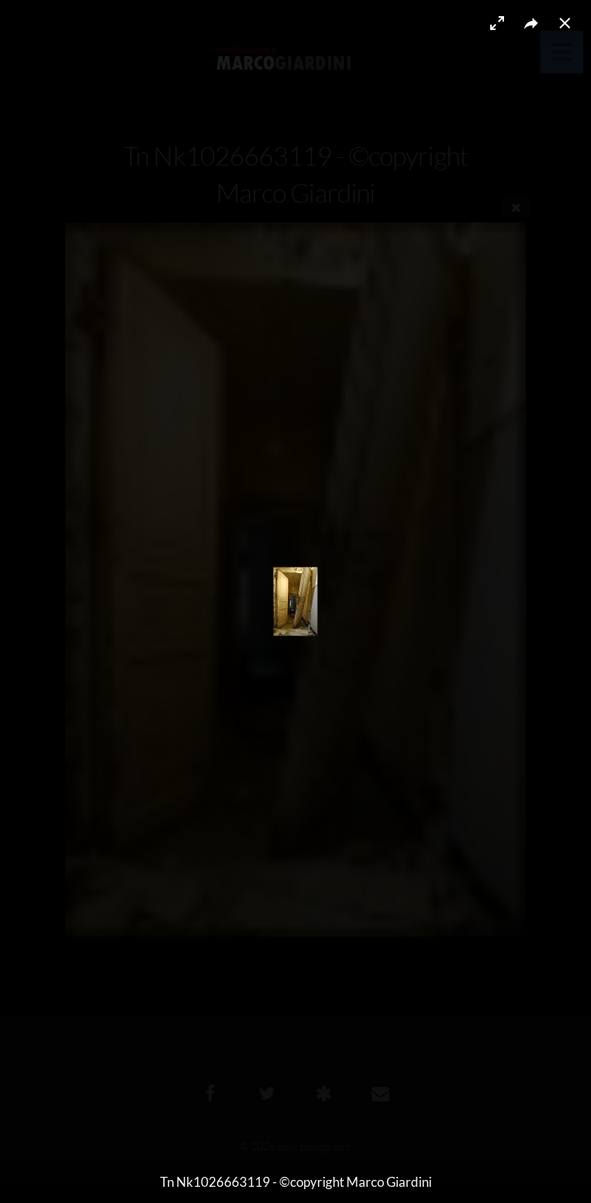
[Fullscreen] (497, 23)
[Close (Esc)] (565, 23)
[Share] (531, 23)
